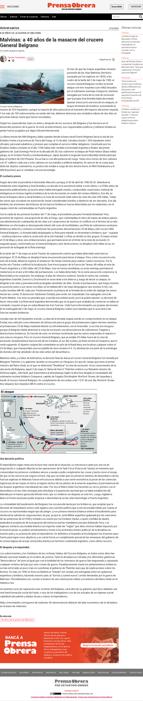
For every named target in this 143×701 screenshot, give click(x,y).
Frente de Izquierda (29, 17)
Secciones (13, 6)
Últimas (3, 17)
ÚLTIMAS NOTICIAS (8, 673)
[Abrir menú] (2, 6)
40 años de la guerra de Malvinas (17, 620)
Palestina (45, 17)
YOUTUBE (76, 673)
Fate (54, 17)
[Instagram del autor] (13, 60)
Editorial (13, 17)
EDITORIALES (37, 673)
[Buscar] (141, 17)
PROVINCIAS (51, 673)
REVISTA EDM (103, 673)
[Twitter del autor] (9, 60)
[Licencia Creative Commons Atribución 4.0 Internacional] (55, 694)
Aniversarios (9, 28)
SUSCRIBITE (24, 673)
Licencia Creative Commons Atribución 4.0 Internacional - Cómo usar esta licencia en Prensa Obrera (71, 697)
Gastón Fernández (17, 57)
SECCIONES (64, 673)
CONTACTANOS (135, 673)
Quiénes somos (71, 691)
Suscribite (116, 6)
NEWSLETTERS (89, 673)
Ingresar (136, 6)
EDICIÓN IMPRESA (119, 673)
